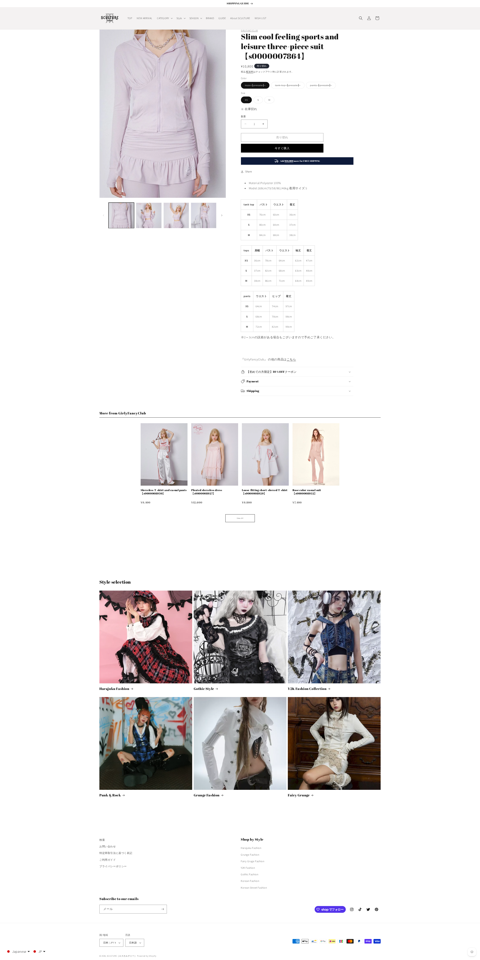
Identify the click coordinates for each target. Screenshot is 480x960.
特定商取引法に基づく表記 (115, 853)
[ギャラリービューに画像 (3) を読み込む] (176, 215)
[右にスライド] (222, 215)
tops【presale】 (256, 86)
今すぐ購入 (282, 148)
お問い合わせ (107, 846)
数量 (243, 116)
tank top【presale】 (289, 86)
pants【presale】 (322, 86)
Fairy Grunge (299, 795)
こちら (291, 359)
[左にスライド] (103, 215)
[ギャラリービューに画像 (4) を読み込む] (203, 215)
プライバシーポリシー (113, 866)
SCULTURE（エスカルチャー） (122, 956)
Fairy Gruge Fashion (252, 861)
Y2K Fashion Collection (307, 689)
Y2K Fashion (248, 867)
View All (240, 518)
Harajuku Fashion (114, 689)
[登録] (162, 909)
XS (247, 100)
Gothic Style (204, 689)
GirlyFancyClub (249, 30)
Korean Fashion (250, 881)
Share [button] (248, 171)
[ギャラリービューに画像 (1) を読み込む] (121, 215)
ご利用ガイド (107, 859)
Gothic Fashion (249, 874)
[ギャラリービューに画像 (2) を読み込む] (148, 215)
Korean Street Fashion (254, 887)
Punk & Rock (110, 795)
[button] (164, 18)
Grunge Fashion (207, 795)
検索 (102, 840)
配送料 (249, 71)
